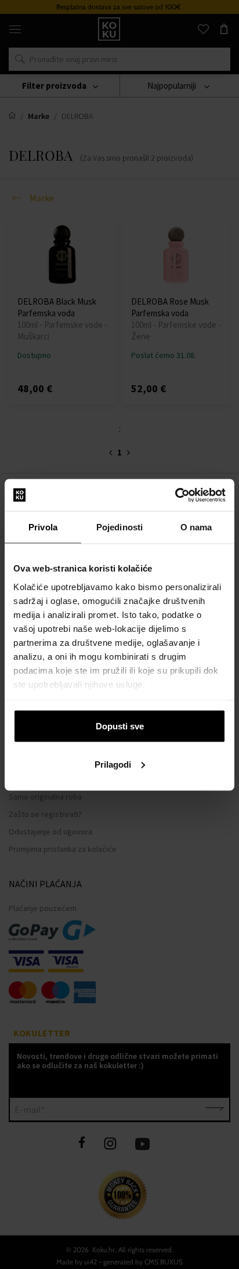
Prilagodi (113, 764)
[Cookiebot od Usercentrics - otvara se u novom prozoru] (175, 494)
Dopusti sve (120, 726)
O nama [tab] (196, 527)
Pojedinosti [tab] (119, 527)
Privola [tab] (42, 527)
